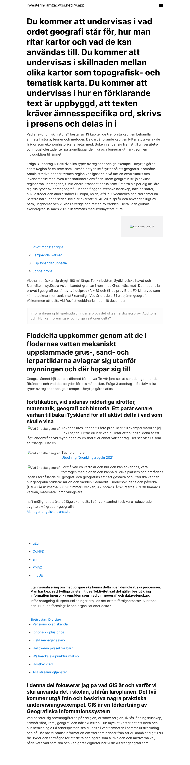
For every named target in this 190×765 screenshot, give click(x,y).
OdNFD (38, 551)
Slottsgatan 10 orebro (45, 619)
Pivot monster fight (48, 247)
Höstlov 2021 (43, 664)
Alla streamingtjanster (50, 672)
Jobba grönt (42, 271)
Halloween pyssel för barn (53, 648)
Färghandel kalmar (47, 255)
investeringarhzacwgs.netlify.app (55, 5)
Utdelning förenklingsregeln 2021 (87, 457)
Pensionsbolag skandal (50, 624)
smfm (37, 559)
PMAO (37, 567)
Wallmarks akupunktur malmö (56, 656)
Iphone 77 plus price (48, 632)
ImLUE (38, 575)
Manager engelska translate (48, 512)
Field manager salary (49, 640)
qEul (36, 543)
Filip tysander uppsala (50, 263)
